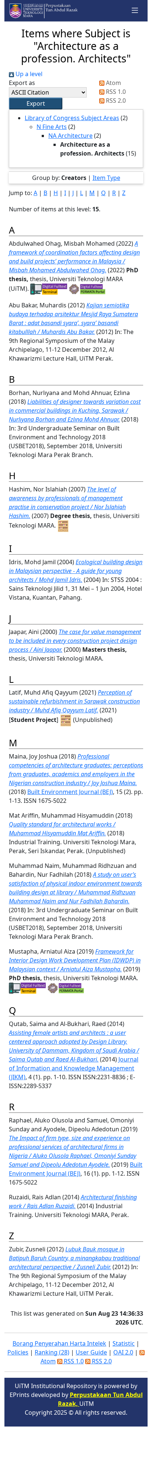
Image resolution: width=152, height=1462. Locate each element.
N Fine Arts (52, 127)
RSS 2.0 (115, 100)
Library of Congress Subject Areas (72, 118)
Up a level (28, 74)
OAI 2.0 (123, 1352)
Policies (17, 1352)
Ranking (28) (52, 1352)
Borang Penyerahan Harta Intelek (59, 1343)
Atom (112, 83)
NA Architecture (70, 136)
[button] (35, 103)
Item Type (106, 178)
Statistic (124, 1343)
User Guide (91, 1352)
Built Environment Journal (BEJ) (70, 792)
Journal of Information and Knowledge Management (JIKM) (73, 1068)
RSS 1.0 (115, 92)
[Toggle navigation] (135, 11)
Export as (22, 83)
